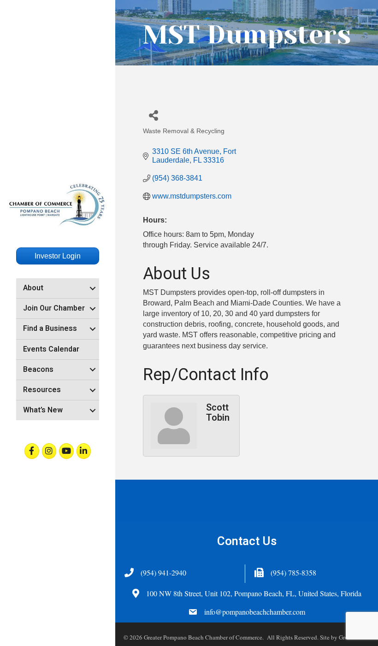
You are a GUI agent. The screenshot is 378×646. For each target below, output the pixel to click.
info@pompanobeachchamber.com (254, 612)
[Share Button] (153, 115)
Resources (42, 389)
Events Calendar (51, 349)
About (33, 288)
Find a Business (50, 328)
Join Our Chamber (54, 308)
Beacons (38, 369)
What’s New (43, 410)
